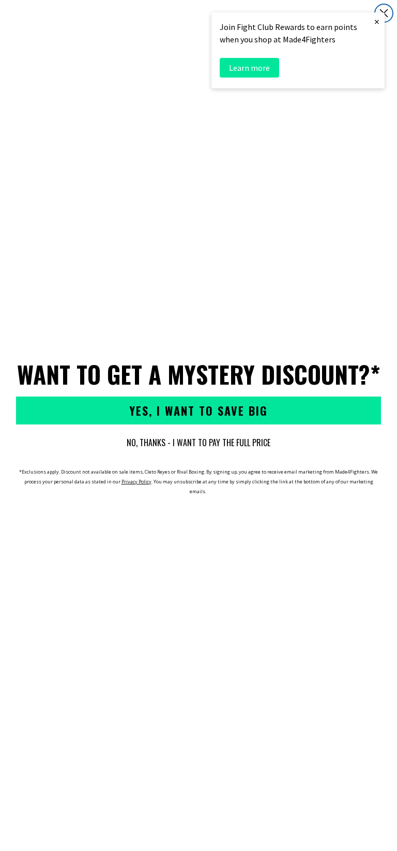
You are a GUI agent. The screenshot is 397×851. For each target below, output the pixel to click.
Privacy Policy (136, 481)
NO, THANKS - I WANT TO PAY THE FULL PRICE (198, 442)
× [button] (376, 21)
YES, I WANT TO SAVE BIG (198, 410)
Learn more (249, 68)
